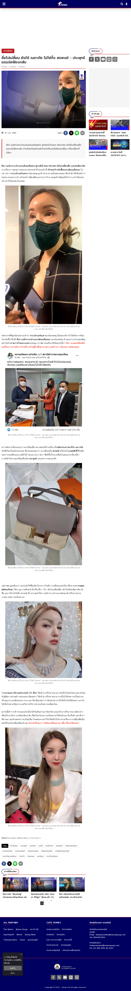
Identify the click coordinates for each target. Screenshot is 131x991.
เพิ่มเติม (7, 963)
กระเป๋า (22, 856)
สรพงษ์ (33, 845)
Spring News (30, 934)
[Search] (122, 4)
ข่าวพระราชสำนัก (53, 929)
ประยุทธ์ (24, 845)
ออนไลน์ (59, 845)
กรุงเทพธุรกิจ (8, 934)
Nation (19, 934)
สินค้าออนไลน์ (46, 851)
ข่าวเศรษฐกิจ (66, 945)
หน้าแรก (4, 67)
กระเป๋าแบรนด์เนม (10, 856)
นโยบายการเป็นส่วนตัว (71, 950)
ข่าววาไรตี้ (68, 939)
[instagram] (114, 59)
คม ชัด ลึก (34, 929)
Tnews (22, 939)
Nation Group (22, 929)
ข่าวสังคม (12, 67)
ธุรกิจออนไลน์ (33, 851)
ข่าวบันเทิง (61, 934)
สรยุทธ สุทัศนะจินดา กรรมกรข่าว (25, 838)
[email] (82, 133)
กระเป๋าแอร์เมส (52, 856)
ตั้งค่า (13, 973)
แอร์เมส (40, 856)
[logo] (61, 4)
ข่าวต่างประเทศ (52, 945)
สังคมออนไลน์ (71, 845)
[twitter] (71, 133)
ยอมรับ (12, 968)
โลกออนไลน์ (7, 851)
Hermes (31, 856)
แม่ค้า (41, 845)
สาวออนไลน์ (20, 851)
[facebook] (65, 133)
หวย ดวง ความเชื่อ (54, 939)
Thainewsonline (10, 939)
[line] (77, 133)
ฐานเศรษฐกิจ (33, 939)
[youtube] (103, 59)
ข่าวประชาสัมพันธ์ (53, 950)
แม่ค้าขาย (49, 845)
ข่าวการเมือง (67, 929)
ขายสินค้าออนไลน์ (62, 851)
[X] (97, 59)
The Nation (8, 929)
